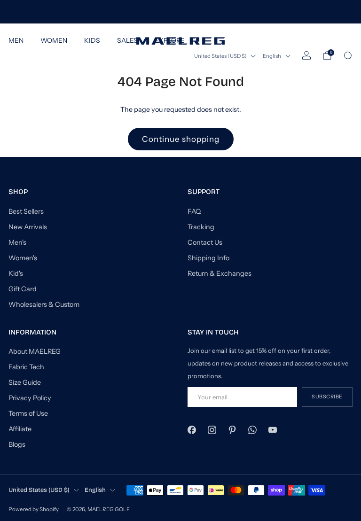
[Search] (348, 55)
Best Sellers (26, 211)
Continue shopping (181, 139)
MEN (16, 40)
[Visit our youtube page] (273, 430)
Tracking (201, 227)
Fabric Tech (26, 367)
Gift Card (22, 289)
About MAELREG (34, 351)
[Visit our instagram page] (212, 430)
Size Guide (24, 382)
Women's (22, 258)
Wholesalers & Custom (43, 304)
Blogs (16, 444)
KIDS (92, 40)
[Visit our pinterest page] (232, 430)
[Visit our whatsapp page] (253, 430)
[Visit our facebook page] (191, 430)
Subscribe (327, 397)
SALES (127, 40)
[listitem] (180, 11)
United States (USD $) (39, 489)
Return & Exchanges (219, 273)
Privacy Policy (29, 398)
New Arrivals (27, 227)
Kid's (15, 273)
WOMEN (53, 40)
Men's (17, 242)
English (272, 56)
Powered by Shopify (33, 509)
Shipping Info (208, 258)
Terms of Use (28, 413)
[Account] (306, 55)
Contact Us (205, 242)
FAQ (194, 211)
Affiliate (19, 429)
